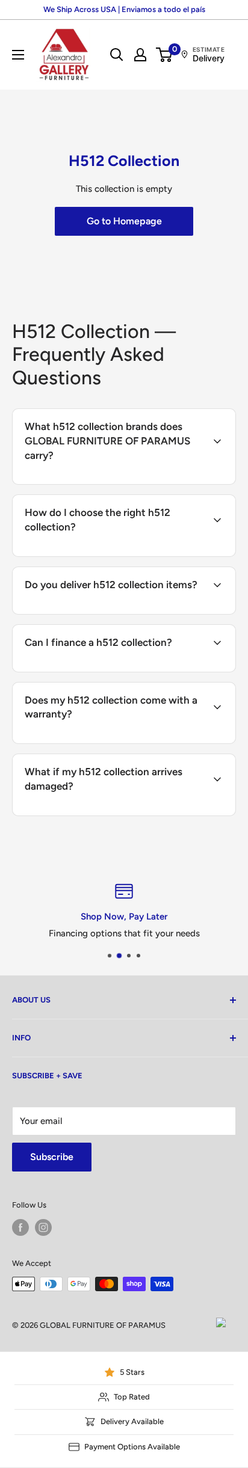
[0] (164, 55)
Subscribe (51, 1156)
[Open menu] (18, 55)
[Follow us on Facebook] (20, 1227)
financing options (117, 670)
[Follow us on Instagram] (43, 1227)
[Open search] (116, 54)
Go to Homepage (124, 221)
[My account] (140, 54)
